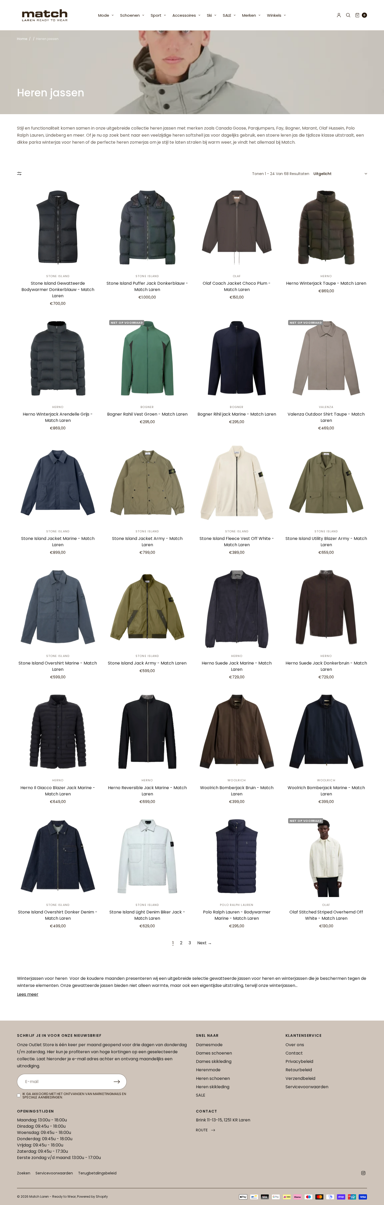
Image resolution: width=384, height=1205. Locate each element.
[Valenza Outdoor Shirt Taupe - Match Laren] (326, 358)
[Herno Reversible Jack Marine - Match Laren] (147, 732)
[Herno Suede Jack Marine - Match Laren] (237, 607)
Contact (294, 1053)
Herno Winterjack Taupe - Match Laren (326, 283)
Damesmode (209, 1045)
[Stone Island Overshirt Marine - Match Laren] (58, 607)
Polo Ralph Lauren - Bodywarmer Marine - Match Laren (237, 915)
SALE (227, 15)
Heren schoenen (213, 1078)
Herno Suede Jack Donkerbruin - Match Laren (326, 666)
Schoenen (130, 15)
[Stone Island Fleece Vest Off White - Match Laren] (237, 483)
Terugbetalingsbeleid (97, 1173)
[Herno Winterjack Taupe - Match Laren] (326, 228)
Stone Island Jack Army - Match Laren (147, 663)
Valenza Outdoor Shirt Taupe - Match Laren (326, 417)
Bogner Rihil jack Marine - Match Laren (236, 414)
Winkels (274, 15)
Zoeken (23, 1173)
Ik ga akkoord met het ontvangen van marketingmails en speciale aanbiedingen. (74, 1095)
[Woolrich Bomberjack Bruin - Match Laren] (237, 732)
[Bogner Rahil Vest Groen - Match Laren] (147, 358)
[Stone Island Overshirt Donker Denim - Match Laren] (58, 856)
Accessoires (184, 15)
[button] (205, 1130)
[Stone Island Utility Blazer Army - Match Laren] (326, 483)
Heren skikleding (212, 1087)
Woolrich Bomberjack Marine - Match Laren (326, 791)
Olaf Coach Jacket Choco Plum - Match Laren (237, 286)
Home (22, 38)
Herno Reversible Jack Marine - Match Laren (147, 791)
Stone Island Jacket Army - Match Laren (147, 541)
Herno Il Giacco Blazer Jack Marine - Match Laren (57, 791)
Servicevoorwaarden (307, 1087)
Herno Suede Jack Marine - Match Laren (237, 666)
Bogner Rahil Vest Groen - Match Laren (147, 414)
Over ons (295, 1045)
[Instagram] (363, 1173)
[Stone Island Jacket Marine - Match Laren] (58, 483)
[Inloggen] (339, 15)
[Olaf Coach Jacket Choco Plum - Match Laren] (237, 228)
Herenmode (208, 1070)
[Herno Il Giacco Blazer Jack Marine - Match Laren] (58, 732)
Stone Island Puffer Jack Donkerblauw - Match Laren (147, 286)
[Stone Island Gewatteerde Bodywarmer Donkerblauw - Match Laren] (58, 228)
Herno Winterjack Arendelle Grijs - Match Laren (58, 417)
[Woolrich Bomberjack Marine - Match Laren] (326, 732)
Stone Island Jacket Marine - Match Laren (58, 541)
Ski (209, 15)
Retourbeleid (299, 1070)
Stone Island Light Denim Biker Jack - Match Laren (147, 915)
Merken (249, 15)
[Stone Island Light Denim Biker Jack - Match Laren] (147, 856)
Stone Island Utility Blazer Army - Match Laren (326, 541)
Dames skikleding (213, 1061)
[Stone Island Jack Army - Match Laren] (147, 607)
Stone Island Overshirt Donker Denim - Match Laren (57, 915)
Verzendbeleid (300, 1078)
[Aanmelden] (120, 1082)
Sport (156, 15)
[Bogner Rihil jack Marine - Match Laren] (237, 358)
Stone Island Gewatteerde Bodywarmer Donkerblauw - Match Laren (57, 289)
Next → (204, 943)
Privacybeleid (299, 1061)
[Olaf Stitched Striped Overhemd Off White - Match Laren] (326, 856)
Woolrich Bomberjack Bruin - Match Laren (237, 791)
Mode (103, 15)
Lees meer (27, 994)
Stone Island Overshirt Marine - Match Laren (58, 666)
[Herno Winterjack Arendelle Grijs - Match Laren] (58, 358)
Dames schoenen (214, 1053)
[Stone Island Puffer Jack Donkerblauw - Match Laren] (147, 228)
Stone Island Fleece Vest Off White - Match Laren (237, 541)
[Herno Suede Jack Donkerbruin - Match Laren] (326, 607)
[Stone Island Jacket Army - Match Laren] (147, 483)
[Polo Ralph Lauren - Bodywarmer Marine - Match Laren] (237, 856)
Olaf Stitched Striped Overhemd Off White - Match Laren (326, 915)
